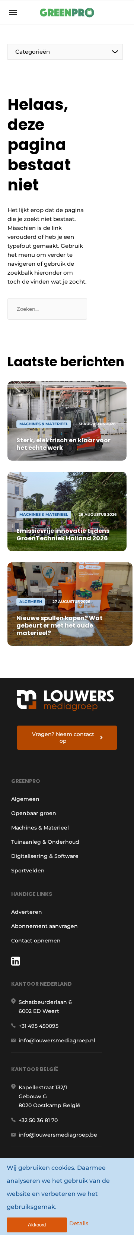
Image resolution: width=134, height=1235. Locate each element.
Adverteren (26, 912)
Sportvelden (28, 870)
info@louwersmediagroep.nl (57, 1040)
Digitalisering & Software (45, 856)
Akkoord (37, 1225)
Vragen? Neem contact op (63, 737)
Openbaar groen (33, 813)
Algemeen (25, 799)
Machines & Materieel (40, 827)
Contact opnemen (36, 940)
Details (79, 1223)
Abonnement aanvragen (44, 926)
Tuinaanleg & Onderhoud (45, 841)
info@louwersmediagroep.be (58, 1134)
